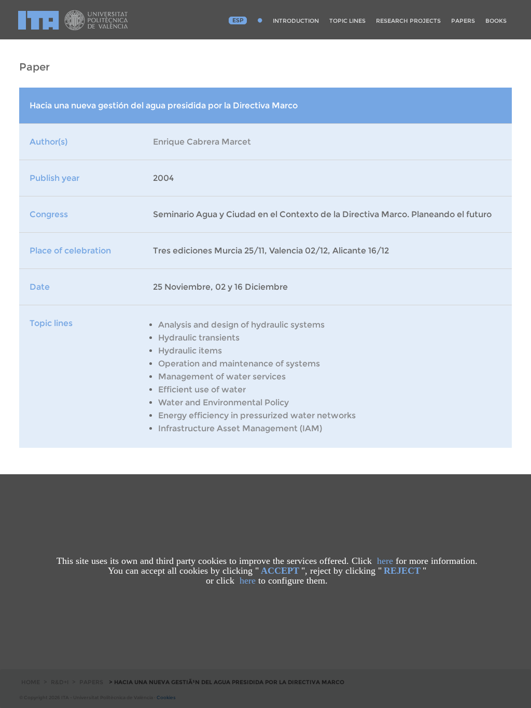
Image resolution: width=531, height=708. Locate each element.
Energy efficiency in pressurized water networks (257, 415)
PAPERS (463, 20)
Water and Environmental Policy (223, 402)
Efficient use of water (202, 389)
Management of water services (222, 376)
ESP (238, 20)
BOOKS (496, 20)
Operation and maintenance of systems (239, 364)
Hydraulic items (190, 351)
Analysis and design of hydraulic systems (241, 325)
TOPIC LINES (347, 20)
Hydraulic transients (199, 338)
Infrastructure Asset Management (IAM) (240, 428)
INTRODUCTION (296, 20)
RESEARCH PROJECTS (408, 20)
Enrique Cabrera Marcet (202, 142)
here (385, 561)
